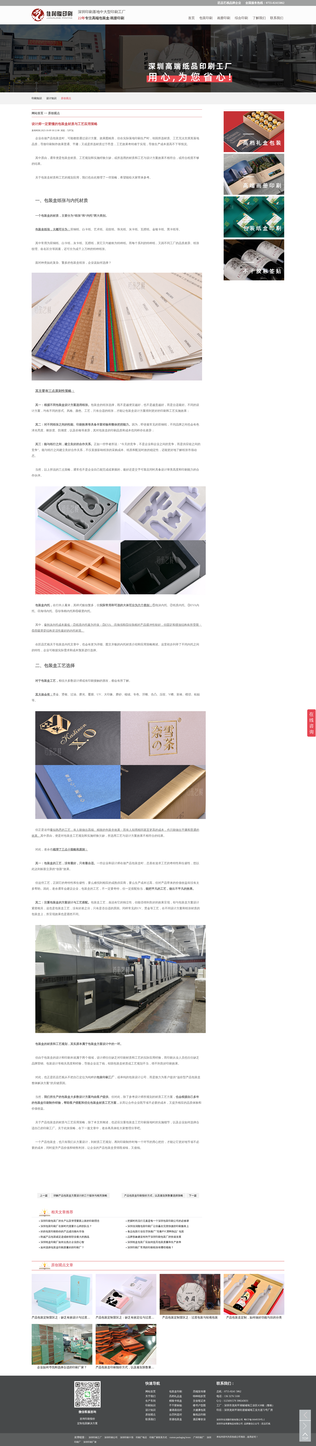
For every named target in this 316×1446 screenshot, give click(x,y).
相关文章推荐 (62, 1212)
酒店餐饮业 (199, 1419)
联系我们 (276, 18)
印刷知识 (37, 98)
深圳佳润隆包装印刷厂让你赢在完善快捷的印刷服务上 (158, 1226)
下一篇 (193, 1195)
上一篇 (44, 1195)
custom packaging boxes (180, 1437)
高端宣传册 (199, 1391)
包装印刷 (205, 18)
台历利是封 (175, 1414)
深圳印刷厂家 (90, 1442)
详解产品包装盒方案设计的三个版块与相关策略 (80, 1195)
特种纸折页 (199, 1396)
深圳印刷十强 (126, 1437)
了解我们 (259, 18)
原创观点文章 (62, 1265)
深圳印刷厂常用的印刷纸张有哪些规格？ (150, 1247)
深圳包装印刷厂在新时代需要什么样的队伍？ (66, 1226)
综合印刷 (241, 18)
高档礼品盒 (175, 1396)
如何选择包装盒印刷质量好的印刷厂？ (62, 1247)
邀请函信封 (175, 1410)
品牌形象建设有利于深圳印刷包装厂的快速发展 (154, 1236)
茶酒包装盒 (175, 1419)
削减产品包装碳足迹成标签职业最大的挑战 (64, 1236)
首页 (191, 18)
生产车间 (150, 1400)
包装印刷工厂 (105, 1077)
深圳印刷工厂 (95, 1437)
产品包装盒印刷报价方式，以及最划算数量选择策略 (153, 1195)
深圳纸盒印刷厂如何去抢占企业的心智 (62, 1242)
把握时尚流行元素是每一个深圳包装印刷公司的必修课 (158, 1221)
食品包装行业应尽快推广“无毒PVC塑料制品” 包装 (155, 1231)
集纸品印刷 (199, 1414)
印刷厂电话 (141, 1437)
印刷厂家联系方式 (158, 1437)
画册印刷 (223, 18)
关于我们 (150, 1396)
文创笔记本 (199, 1400)
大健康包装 (199, 1410)
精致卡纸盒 (175, 1400)
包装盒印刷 (175, 1391)
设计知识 (51, 98)
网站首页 (37, 113)
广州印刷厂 (198, 1437)
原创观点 (66, 98)
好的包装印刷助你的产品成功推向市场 (62, 1231)
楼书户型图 (199, 1405)
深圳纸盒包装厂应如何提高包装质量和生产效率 (154, 1242)
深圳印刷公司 (111, 1437)
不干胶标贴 (175, 1405)
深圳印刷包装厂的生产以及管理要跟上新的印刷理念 (69, 1221)
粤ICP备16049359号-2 (254, 1419)
